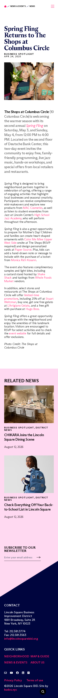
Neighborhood (16, 656)
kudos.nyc (10, 689)
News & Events (18, 6)
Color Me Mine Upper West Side (28, 241)
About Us (37, 662)
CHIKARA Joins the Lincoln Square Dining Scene (24, 437)
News (32, 6)
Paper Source (23, 249)
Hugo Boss (32, 309)
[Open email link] (5, 673)
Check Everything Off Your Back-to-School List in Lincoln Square (28, 507)
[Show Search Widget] (43, 691)
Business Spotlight (19, 54)
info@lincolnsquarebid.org (21, 638)
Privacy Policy (13, 680)
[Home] (5, 6)
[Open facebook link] (17, 673)
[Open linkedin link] (23, 673)
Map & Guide (39, 656)
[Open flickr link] (28, 673)
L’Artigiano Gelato (18, 305)
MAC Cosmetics (33, 208)
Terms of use (34, 680)
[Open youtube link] (11, 673)
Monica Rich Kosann (23, 260)
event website (17, 333)
